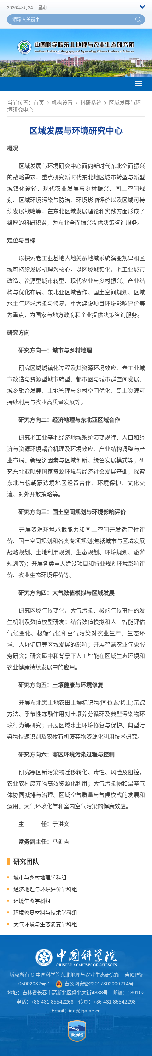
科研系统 (90, 103)
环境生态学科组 (32, 901)
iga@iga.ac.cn (85, 1010)
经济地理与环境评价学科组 (45, 889)
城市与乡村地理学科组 (39, 878)
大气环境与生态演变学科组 (45, 924)
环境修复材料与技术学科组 (45, 913)
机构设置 (62, 103)
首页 (39, 103)
